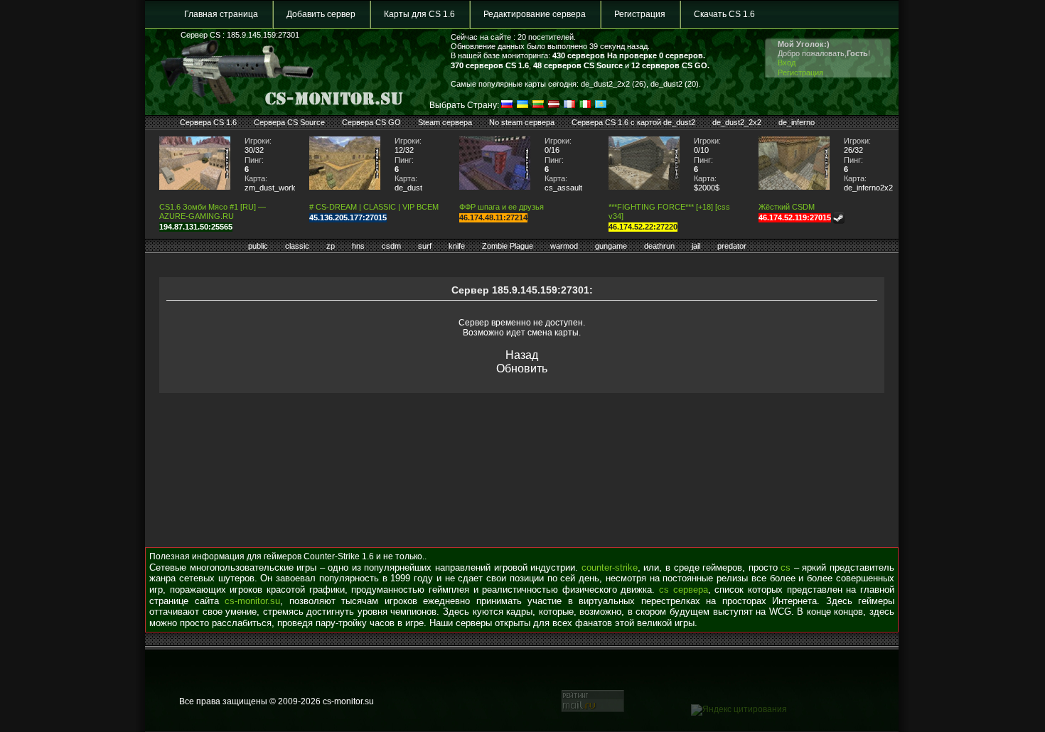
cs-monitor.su (252, 601)
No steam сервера (521, 122)
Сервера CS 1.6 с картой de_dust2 (633, 122)
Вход (786, 62)
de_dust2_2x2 (736, 122)
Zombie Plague (507, 246)
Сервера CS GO (371, 122)
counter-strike (610, 567)
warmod (564, 246)
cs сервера (683, 589)
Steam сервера (445, 122)
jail (696, 246)
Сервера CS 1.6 (208, 122)
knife (457, 246)
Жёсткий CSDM (787, 207)
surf (425, 246)
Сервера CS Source (289, 122)
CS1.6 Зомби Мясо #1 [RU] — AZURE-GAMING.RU (212, 211)
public (258, 246)
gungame (611, 246)
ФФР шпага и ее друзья (501, 207)
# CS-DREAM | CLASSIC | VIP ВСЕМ (374, 207)
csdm (391, 246)
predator (731, 246)
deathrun (659, 246)
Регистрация (639, 14)
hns (358, 246)
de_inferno (796, 122)
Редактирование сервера (534, 14)
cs (786, 567)
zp (330, 246)
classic (297, 246)
